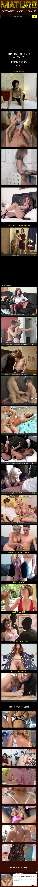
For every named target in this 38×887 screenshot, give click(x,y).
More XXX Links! (19, 867)
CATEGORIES (8, 11)
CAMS (20, 11)
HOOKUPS (31, 11)
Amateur (19, 66)
